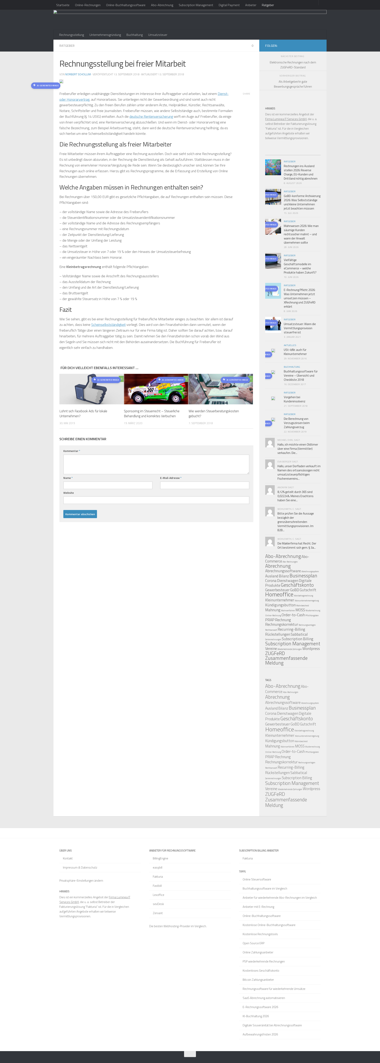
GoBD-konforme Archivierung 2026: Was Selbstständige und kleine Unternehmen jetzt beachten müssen (302, 202)
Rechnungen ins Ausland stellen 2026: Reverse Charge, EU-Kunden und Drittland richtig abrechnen (300, 172)
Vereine (271, 648)
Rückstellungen (277, 634)
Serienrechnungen (273, 639)
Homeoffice (279, 594)
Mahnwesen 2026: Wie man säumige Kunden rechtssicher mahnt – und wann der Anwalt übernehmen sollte (301, 234)
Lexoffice (158, 895)
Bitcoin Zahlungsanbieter (258, 979)
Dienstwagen (287, 580)
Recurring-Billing (291, 629)
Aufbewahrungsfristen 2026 (260, 1034)
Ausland (271, 576)
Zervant (158, 913)
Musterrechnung (313, 610)
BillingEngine (160, 858)
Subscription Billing (297, 639)
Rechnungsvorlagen (307, 625)
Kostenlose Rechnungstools (260, 934)
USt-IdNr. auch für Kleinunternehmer (295, 351)
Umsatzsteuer (157, 34)
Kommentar (71, 451)
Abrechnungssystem (310, 571)
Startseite (62, 5)
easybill (157, 867)
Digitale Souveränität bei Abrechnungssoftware (272, 1025)
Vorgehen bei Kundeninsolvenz (294, 399)
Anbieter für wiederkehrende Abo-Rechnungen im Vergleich (280, 897)
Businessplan (303, 575)
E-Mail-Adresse (170, 478)
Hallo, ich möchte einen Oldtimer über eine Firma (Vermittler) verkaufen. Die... (297, 448)
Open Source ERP (253, 943)
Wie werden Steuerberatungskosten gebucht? (214, 414)
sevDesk (158, 904)
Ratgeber (268, 5)
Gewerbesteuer (277, 724)
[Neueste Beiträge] (272, 153)
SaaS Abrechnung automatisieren (264, 998)
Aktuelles (290, 345)
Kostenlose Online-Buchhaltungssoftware (269, 925)
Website (68, 493)
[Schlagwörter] (314, 153)
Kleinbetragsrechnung (303, 595)
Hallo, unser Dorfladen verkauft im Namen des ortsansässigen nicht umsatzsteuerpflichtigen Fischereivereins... (299, 472)
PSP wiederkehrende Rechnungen (264, 961)
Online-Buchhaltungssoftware (125, 5)
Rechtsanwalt (271, 629)
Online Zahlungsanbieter (258, 952)
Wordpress (311, 648)
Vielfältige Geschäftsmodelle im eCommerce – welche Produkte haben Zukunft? (300, 266)
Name (68, 478)
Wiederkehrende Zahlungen (289, 649)
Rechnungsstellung (71, 34)
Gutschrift (308, 590)
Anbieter (250, 5)
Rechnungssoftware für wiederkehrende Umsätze (274, 988)
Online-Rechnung (273, 615)
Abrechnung (278, 566)
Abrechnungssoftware (283, 571)
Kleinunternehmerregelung (307, 600)
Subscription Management (196, 5)
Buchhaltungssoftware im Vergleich (265, 888)
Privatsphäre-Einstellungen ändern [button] (81, 880)
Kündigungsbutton (280, 605)
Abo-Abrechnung (162, 5)
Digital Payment (229, 5)
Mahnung (272, 610)
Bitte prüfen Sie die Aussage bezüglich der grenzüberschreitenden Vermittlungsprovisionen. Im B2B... (295, 521)
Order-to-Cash (293, 615)
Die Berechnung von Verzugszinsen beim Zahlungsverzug (297, 422)
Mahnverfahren (288, 610)
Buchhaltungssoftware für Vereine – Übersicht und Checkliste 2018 (301, 375)
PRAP (270, 620)
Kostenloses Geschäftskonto (261, 970)
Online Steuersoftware (257, 879)
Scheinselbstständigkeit (108, 324)
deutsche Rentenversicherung (151, 116)
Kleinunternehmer (279, 600)
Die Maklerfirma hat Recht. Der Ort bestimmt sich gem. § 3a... (296, 545)
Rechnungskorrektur (281, 624)
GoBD (294, 590)
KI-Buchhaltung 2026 (256, 1016)
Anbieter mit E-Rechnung (258, 906)
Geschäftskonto (297, 585)
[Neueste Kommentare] (300, 153)
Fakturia (158, 876)
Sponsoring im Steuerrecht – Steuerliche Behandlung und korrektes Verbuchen (152, 414)
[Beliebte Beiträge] (286, 153)
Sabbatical (299, 634)
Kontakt (68, 858)
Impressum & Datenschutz (80, 867)
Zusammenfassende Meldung (286, 660)
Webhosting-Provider (176, 926)
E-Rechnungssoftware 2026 (260, 1007)
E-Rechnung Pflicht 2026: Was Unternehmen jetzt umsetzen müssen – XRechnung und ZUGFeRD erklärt (299, 298)
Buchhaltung (134, 34)
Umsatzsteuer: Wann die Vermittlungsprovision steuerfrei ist (300, 328)
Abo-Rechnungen (290, 561)
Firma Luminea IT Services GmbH (286, 119)
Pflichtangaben (312, 615)
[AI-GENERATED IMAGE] (273, 351)
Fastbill (157, 885)
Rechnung (283, 620)
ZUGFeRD (275, 653)
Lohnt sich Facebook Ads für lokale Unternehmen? (83, 414)
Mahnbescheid (302, 605)
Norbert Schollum (78, 74)
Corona (270, 580)
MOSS (300, 610)
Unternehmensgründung (105, 34)
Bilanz (284, 576)
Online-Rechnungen (88, 5)
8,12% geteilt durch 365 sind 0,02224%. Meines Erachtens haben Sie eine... (295, 496)
